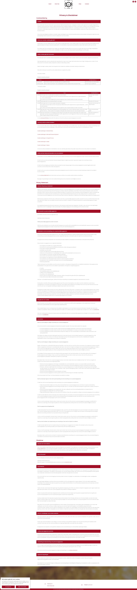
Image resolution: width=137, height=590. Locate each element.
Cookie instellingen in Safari (43, 141)
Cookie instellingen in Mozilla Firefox (45, 130)
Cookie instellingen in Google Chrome (45, 138)
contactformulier (68, 462)
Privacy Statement (64, 589)
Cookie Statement (75, 589)
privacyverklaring (44, 118)
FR (135, 1)
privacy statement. (74, 550)
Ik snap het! (8, 586)
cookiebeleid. (96, 309)
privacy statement (45, 175)
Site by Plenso (81, 589)
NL (133, 1)
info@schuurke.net (88, 584)
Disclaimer (69, 589)
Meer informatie (22, 586)
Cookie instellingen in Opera (43, 145)
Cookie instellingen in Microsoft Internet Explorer (48, 134)
